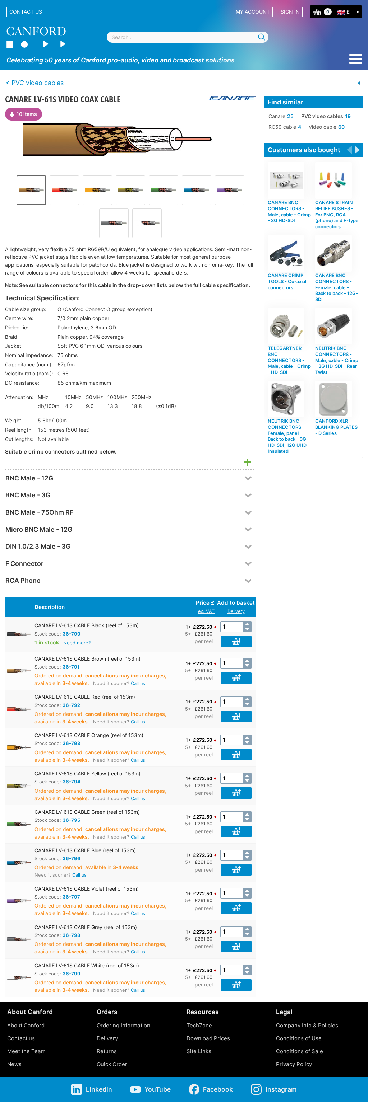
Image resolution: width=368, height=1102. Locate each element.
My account (253, 12)
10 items (27, 114)
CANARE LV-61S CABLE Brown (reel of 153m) (87, 659)
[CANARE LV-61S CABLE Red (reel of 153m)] (64, 190)
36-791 (71, 667)
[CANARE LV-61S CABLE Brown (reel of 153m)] (130, 140)
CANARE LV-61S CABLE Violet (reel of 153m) (86, 889)
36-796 (71, 858)
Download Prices (208, 1038)
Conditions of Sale (299, 1051)
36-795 (71, 820)
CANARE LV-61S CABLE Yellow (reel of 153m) (87, 773)
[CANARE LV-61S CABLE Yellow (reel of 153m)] (130, 190)
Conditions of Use (299, 1038)
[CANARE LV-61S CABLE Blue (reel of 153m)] (196, 190)
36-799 (71, 973)
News (14, 1064)
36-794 (71, 781)
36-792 (71, 705)
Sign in (290, 12)
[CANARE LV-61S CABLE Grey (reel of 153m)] (114, 223)
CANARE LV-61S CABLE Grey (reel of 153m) (85, 927)
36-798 (71, 935)
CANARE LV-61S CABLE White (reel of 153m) (86, 965)
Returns (107, 1051)
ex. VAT (206, 611)
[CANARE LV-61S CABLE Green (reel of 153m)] (163, 190)
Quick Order (112, 1064)
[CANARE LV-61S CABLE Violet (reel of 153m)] (229, 190)
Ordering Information (123, 1025)
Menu (355, 59)
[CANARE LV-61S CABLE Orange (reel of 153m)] (97, 190)
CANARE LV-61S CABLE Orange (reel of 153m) (88, 735)
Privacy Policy (294, 1064)
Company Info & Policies (307, 1025)
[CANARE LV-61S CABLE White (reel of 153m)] (147, 223)
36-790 (71, 634)
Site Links (199, 1051)
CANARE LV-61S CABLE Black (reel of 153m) (86, 625)
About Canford (26, 1025)
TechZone (199, 1025)
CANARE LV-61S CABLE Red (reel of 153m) (84, 697)
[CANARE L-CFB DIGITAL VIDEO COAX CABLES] (358, 83)
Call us (138, 683)
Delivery (236, 611)
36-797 (71, 897)
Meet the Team (26, 1051)
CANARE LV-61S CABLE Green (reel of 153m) (87, 812)
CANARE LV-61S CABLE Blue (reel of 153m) (85, 850)
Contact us (25, 12)
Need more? (77, 643)
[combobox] (187, 37)
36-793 (71, 743)
